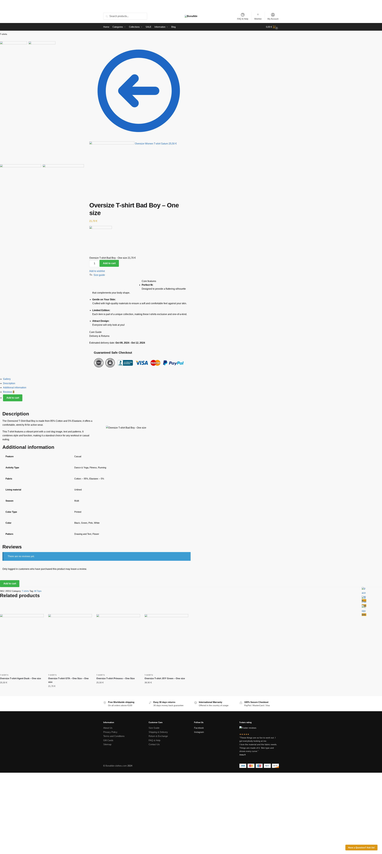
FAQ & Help (242, 19)
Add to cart (109, 263)
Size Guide (154, 728)
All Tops (37, 591)
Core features (149, 281)
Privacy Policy (110, 732)
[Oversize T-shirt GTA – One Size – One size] (70, 643)
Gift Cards (108, 740)
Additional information (14, 387)
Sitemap (107, 744)
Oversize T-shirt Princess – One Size (115, 678)
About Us (107, 728)
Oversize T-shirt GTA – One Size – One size (68, 680)
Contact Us (154, 744)
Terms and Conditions (114, 736)
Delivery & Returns (99, 336)
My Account (272, 19)
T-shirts (3, 34)
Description (9, 383)
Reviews (8, 392)
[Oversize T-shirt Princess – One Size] (118, 643)
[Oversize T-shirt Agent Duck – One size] (22, 643)
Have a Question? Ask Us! (361, 847)
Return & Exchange (158, 736)
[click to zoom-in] (42, 121)
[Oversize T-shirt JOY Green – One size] (166, 643)
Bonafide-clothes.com (116, 765)
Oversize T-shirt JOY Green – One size (165, 678)
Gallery (7, 379)
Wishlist (257, 19)
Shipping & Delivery (158, 732)
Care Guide (95, 332)
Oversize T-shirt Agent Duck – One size (20, 678)
